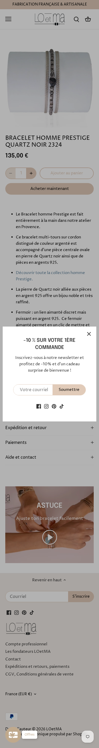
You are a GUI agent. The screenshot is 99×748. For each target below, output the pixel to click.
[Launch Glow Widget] (13, 735)
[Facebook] (38, 406)
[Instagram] (46, 406)
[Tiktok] (61, 406)
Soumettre (69, 389)
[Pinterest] (54, 406)
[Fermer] (89, 334)
